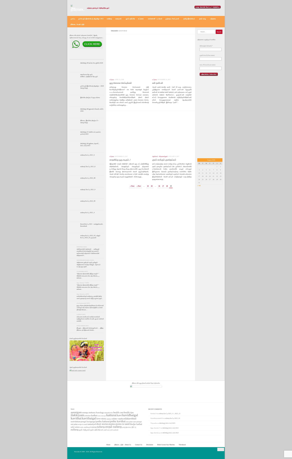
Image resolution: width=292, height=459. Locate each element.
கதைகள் (118, 19)
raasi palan (129, 422)
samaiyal (92, 424)
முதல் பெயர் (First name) (207, 55)
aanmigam (76, 412)
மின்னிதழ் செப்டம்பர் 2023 (167, 423)
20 (152, 186)
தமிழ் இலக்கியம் (189, 19)
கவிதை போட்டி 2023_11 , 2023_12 (169, 413)
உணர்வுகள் (87, 427)
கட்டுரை (141, 19)
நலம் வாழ (202, 19)
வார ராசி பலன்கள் (112, 430)
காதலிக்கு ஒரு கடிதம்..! (120, 160)
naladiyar (108, 419)
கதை (93, 427)
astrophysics (108, 413)
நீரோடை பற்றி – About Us (122, 445)
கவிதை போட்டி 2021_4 (87, 212)
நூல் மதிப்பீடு (130, 19)
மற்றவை (213, 19)
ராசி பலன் (103, 430)
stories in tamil (122, 424)
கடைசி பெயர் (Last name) (207, 65)
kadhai (94, 415)
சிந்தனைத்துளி (163, 156)
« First (132, 186)
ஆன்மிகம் (155, 156)
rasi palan (74, 424)
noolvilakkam (76, 422)
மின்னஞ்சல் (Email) (206, 46)
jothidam (88, 416)
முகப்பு (73, 19)
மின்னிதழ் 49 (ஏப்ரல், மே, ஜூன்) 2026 (91, 63)
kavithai (76, 418)
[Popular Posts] (86, 57)
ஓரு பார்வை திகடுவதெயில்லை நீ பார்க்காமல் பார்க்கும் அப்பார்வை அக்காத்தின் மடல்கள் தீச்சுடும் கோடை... (90, 308)
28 (167, 186)
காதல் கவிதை (113, 426)
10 (148, 186)
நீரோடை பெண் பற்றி (77, 24)
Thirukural (182, 445)
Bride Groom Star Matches (166, 445)
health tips (129, 412)
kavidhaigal (130, 415)
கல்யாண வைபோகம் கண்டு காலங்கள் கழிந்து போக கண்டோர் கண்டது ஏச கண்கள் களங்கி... (90, 319)
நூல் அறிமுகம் (84, 430)
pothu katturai (103, 421)
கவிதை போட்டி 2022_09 (87, 201)
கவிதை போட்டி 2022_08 (87, 178)
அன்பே (82, 427)
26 (159, 186)
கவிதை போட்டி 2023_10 (172, 418)
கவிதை (109, 19)
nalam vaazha (117, 418)
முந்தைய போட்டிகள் (172, 19)
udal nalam (75, 427)
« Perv (139, 186)
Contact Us (138, 445)
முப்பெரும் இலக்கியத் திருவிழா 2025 (91, 19)
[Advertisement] (209, 119)
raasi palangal (137, 422)
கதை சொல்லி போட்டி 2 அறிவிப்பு (208, 7)
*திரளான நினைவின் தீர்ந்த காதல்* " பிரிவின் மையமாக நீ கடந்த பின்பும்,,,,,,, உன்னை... (88, 276)
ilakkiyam (77, 415)
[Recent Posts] (75, 57)
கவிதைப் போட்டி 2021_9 (87, 189)
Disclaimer (149, 445)
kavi (119, 415)
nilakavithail (130, 418)
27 (163, 186)
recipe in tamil (82, 424)
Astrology (100, 412)
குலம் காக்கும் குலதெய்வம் (164, 160)
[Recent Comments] (98, 57)
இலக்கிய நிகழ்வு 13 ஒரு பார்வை (90, 97)
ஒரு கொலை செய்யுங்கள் (121, 83)
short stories (102, 424)
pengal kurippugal (88, 421)
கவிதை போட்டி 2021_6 (87, 155)
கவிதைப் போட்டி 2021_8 (87, 166)
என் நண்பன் (157, 83)
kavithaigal (89, 418)
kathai (99, 415)
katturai (111, 415)
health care (118, 412)
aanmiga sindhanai (88, 413)
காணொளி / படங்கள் (155, 19)
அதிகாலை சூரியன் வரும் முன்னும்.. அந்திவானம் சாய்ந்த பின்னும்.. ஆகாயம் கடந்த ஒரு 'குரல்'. (88, 264)
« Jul (199, 185)
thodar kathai (136, 424)
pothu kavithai (117, 421)
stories (111, 424)
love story (101, 418)
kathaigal (103, 415)
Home (108, 445)
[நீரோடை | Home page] (78, 8)
